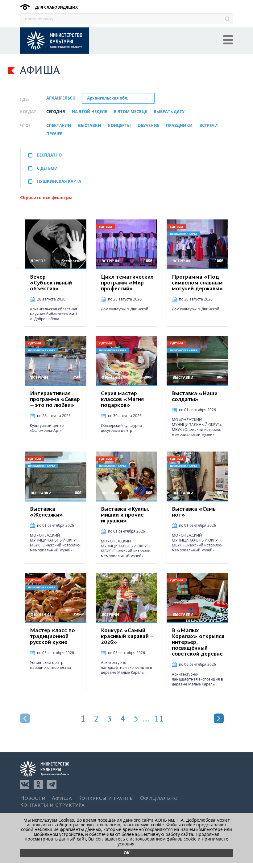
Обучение (148, 125)
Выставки (89, 125)
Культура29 (54, 40)
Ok (127, 853)
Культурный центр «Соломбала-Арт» (47, 428)
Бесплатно (49, 155)
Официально (159, 798)
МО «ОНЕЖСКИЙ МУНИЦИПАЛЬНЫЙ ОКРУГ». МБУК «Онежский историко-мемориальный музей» (197, 427)
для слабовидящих (56, 7)
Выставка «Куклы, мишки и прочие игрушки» (125, 515)
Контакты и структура (52, 805)
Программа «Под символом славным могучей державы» (197, 283)
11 (159, 719)
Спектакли (58, 125)
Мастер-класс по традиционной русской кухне (52, 636)
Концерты (119, 125)
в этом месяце (130, 111)
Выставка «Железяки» (46, 512)
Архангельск (60, 98)
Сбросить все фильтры (46, 197)
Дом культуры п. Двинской (124, 309)
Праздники (179, 125)
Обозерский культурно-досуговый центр (122, 428)
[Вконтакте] (24, 784)
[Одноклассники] (38, 784)
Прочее (54, 134)
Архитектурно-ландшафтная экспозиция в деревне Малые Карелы (126, 667)
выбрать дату (169, 111)
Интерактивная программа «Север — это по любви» (55, 399)
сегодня (55, 111)
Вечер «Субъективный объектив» (51, 283)
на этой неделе (89, 111)
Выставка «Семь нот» (194, 512)
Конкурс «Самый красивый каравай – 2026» (127, 636)
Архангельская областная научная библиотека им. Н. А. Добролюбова (55, 313)
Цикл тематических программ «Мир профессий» (127, 283)
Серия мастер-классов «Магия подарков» (122, 399)
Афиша (62, 798)
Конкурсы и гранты (106, 798)
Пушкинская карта (59, 181)
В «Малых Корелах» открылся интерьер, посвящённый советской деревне (198, 642)
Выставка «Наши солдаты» (195, 396)
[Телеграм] (51, 784)
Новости (33, 798)
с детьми (47, 168)
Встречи (208, 125)
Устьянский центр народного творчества (50, 665)
